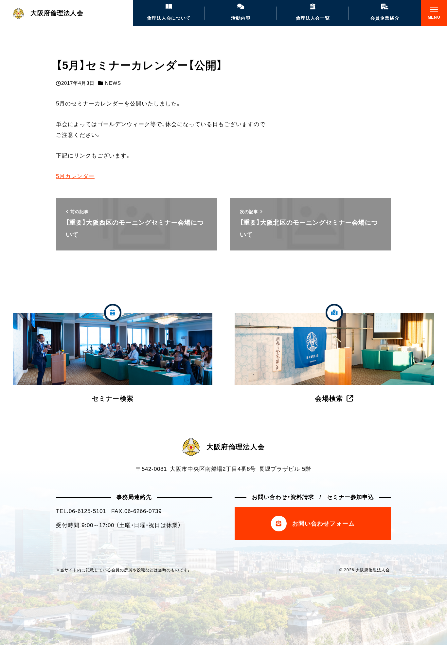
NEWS (113, 83)
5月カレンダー (75, 176)
